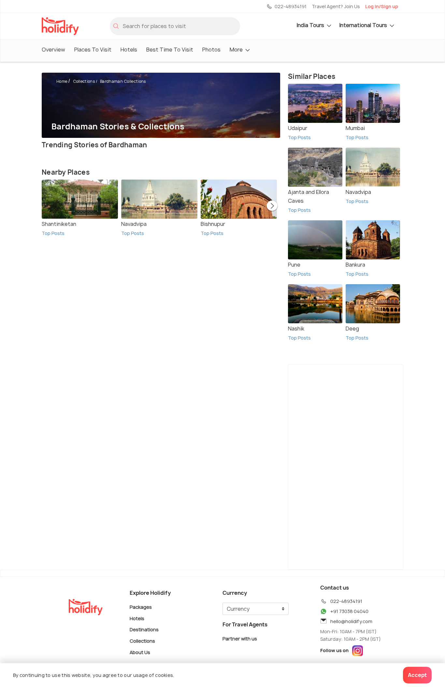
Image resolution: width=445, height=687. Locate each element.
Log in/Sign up (381, 6)
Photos (211, 49)
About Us (140, 652)
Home (61, 81)
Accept (417, 675)
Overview (53, 49)
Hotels (129, 49)
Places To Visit (92, 49)
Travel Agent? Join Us (336, 6)
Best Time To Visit (169, 49)
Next (272, 206)
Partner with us (240, 639)
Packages (141, 607)
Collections (84, 81)
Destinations (144, 629)
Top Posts (53, 233)
